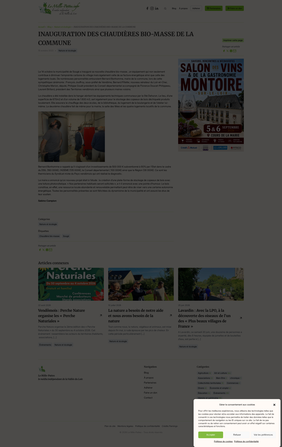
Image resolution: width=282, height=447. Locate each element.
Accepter (210, 434)
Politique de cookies (223, 441)
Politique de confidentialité (246, 441)
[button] (274, 404)
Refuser (237, 434)
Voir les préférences (263, 434)
